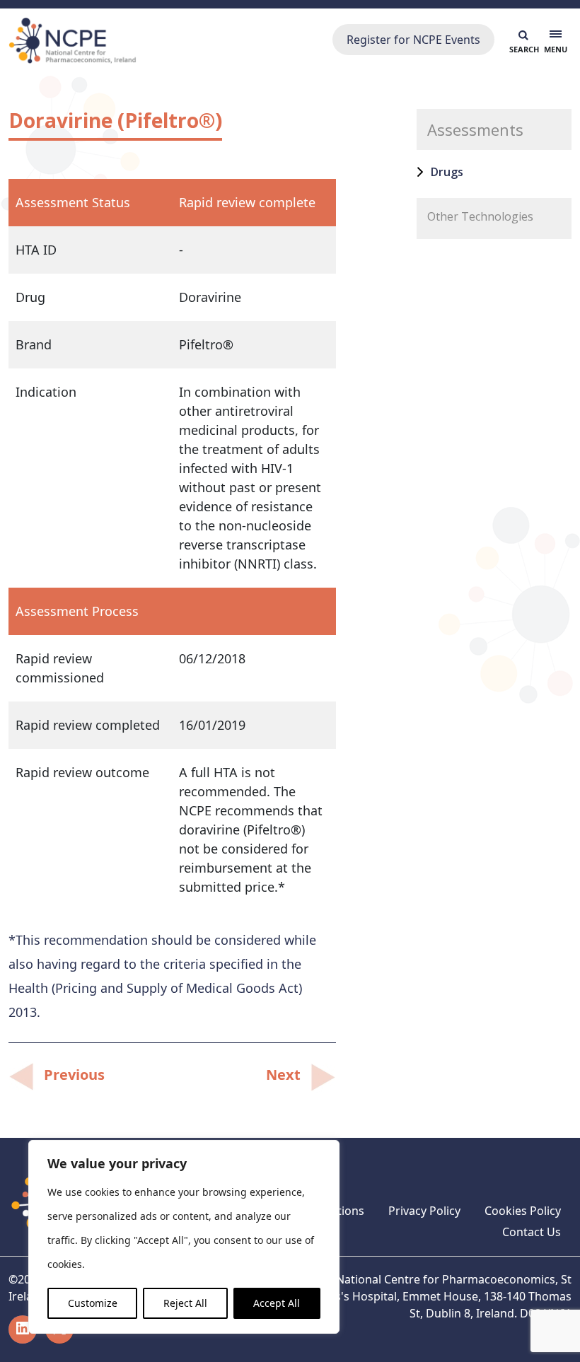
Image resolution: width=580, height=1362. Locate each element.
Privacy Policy (424, 1210)
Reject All (185, 1303)
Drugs (447, 172)
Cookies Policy (523, 1210)
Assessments (475, 129)
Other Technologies (480, 216)
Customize (92, 1303)
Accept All (276, 1303)
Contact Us (531, 1232)
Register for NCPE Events (413, 39)
